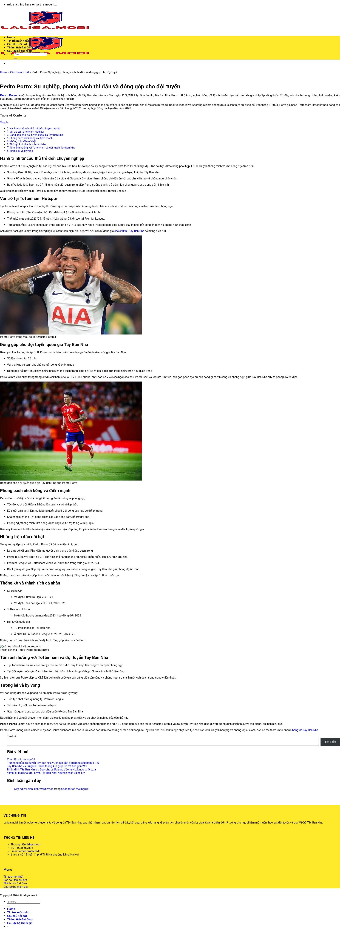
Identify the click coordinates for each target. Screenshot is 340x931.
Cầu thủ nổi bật (17, 44)
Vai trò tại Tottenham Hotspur (27, 131)
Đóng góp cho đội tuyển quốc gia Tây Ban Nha (36, 134)
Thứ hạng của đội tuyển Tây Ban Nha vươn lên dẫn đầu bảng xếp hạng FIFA (53, 762)
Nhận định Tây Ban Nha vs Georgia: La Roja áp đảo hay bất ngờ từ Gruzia (51, 769)
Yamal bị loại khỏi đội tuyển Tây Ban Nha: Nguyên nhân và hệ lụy (46, 773)
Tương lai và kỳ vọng (21, 150)
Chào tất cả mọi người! (21, 759)
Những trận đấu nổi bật (23, 141)
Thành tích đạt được (20, 47)
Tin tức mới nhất (18, 40)
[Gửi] (15, 58)
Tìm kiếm (12, 736)
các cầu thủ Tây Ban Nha (129, 231)
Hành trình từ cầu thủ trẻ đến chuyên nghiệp (35, 128)
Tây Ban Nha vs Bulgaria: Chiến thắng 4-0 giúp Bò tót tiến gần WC (47, 766)
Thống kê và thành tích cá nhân (28, 144)
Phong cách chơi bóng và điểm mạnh (31, 138)
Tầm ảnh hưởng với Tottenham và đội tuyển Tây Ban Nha (42, 147)
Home (11, 37)
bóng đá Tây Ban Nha (305, 730)
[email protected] (29, 851)
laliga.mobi (33, 844)
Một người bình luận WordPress (33, 789)
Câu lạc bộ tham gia (19, 50)
